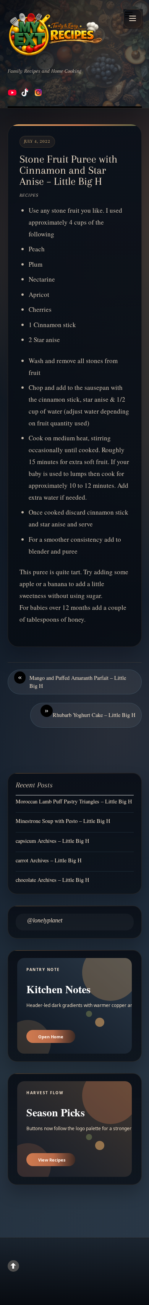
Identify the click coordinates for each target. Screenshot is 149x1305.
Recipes (29, 195)
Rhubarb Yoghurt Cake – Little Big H (90, 712)
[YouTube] (12, 92)
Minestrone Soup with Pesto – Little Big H (63, 820)
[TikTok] (25, 92)
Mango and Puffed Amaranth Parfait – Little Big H (72, 681)
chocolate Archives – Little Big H (52, 879)
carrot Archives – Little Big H (48, 860)
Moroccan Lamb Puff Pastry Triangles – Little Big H (74, 801)
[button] (132, 18)
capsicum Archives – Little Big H (52, 840)
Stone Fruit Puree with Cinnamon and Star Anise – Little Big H (68, 170)
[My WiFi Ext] (55, 34)
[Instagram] (38, 92)
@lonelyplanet (44, 920)
